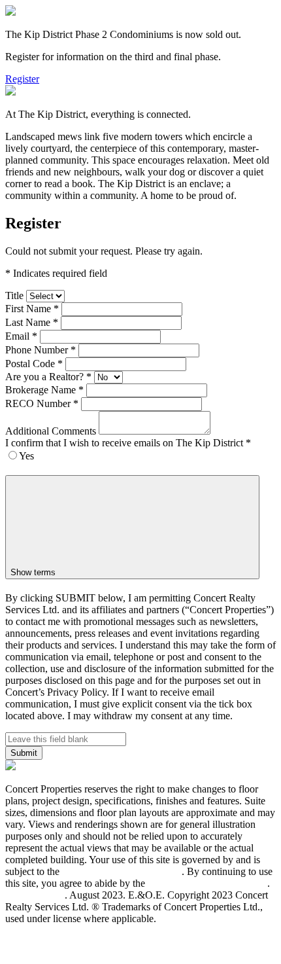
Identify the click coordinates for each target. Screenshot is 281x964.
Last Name (31, 322)
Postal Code (34, 363)
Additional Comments (50, 431)
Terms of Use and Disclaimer (122, 871)
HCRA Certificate (45, 930)
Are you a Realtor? (48, 376)
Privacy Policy (35, 895)
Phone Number (40, 349)
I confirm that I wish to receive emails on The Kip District (128, 442)
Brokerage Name (44, 389)
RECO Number (41, 403)
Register (22, 78)
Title (14, 295)
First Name (32, 308)
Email (21, 336)
